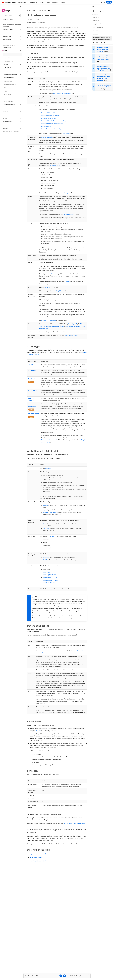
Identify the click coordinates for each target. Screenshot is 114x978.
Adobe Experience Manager (72, 326)
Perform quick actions (55, 165)
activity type (48, 468)
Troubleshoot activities (10, 104)
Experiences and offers (8, 115)
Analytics (45, 505)
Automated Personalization (10, 74)
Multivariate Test (32, 390)
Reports (5, 118)
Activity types (66, 133)
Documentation (31, 10)
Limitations (95, 34)
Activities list (96, 17)
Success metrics (7, 97)
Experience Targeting (9, 77)
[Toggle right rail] (93, 7)
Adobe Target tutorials (36, 857)
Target (39, 10)
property (47, 287)
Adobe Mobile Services (49, 583)
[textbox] (11, 15)
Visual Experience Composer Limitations (75, 823)
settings (52, 274)
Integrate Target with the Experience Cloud (9, 46)
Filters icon (38, 731)
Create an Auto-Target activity (49, 118)
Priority (67, 281)
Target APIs (5, 128)
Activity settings (7, 94)
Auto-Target (31, 378)
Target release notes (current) (38, 854)
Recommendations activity (10, 84)
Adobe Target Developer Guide (38, 861)
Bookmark (97, 10)
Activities (5, 50)
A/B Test (30, 365)
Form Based (46, 528)
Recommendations (33, 413)
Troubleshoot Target (8, 125)
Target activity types (8, 61)
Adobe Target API (72, 324)
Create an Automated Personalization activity (53, 121)
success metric (52, 536)
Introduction (6, 33)
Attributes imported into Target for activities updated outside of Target (101, 38)
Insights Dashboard (8, 57)
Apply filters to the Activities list (62, 93)
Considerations (96, 30)
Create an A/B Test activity (48, 113)
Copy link (104, 10)
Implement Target (7, 39)
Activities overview (8, 54)
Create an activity (46, 126)
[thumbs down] (64, 975)
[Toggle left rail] (21, 7)
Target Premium (60, 291)
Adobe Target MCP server (49, 575)
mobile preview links (47, 137)
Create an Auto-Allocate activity (50, 115)
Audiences (33, 22)
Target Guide (47, 10)
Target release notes (8, 29)
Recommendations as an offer (49, 440)
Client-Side (75, 335)
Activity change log (8, 101)
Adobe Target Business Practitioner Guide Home (12, 25)
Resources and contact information (11, 131)
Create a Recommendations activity (51, 129)
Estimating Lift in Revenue (48, 320)
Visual (44, 524)
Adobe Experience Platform (56, 326)
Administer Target (7, 36)
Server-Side (67, 335)
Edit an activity (7, 88)
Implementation (41, 22)
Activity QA (6, 108)
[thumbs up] (60, 975)
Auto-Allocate (32, 370)
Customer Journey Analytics (50, 512)
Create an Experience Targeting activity (52, 123)
